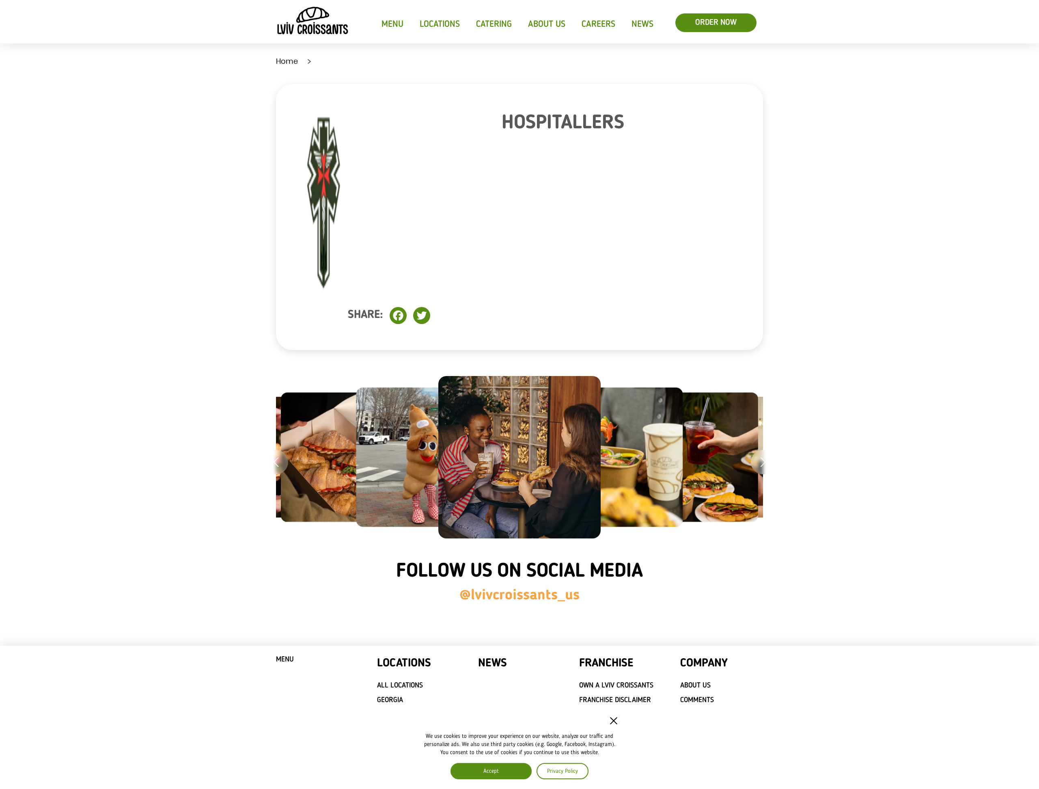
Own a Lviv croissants (616, 685)
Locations (440, 24)
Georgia (390, 700)
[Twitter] (421, 315)
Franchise (606, 663)
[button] (276, 462)
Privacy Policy (562, 771)
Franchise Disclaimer (615, 700)
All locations (400, 685)
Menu (392, 24)
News (642, 24)
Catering (494, 24)
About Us (546, 24)
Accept (491, 771)
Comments (697, 700)
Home (287, 61)
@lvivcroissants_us (519, 595)
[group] (345, 457)
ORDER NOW (716, 23)
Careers (598, 24)
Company (704, 663)
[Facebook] (398, 315)
